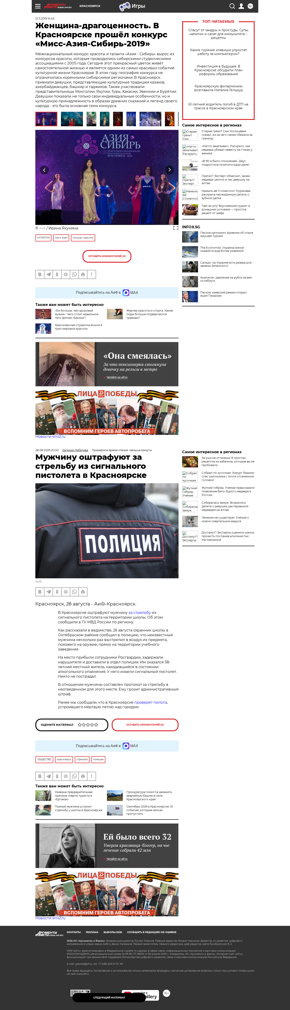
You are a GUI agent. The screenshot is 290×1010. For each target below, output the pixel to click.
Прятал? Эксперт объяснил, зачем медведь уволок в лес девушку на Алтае (226, 179)
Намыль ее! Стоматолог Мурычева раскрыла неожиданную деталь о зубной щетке (226, 194)
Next (170, 170)
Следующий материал (109, 997)
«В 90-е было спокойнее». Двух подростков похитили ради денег (225, 162)
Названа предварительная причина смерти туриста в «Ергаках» (73, 795)
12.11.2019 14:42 (44, 18)
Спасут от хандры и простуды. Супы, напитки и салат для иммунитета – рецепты (218, 34)
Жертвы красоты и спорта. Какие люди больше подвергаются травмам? (149, 314)
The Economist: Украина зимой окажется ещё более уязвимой (222, 249)
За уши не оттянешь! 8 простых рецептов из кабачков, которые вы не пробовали (228, 461)
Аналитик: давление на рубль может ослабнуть (226, 279)
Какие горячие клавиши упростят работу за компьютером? (218, 52)
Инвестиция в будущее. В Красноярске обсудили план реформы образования (218, 70)
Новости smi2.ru (50, 436)
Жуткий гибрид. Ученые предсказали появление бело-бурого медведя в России (228, 491)
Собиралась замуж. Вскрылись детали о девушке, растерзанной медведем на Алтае (225, 506)
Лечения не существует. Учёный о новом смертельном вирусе (225, 519)
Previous (44, 170)
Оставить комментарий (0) (107, 256)
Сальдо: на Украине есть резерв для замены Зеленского (225, 264)
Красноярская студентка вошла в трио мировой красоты (78, 326)
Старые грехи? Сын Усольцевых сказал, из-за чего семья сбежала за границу (227, 134)
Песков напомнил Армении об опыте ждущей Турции (226, 234)
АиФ (42, 228)
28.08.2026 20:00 (47, 450)
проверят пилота (150, 702)
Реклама (92, 932)
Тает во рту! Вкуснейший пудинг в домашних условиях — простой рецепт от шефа (226, 209)
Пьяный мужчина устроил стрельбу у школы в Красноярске (78, 808)
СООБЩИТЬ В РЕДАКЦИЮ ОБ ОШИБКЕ (151, 932)
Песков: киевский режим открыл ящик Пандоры (223, 294)
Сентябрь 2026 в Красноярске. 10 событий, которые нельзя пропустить (149, 810)
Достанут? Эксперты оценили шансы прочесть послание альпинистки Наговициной (228, 536)
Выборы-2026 (113, 932)
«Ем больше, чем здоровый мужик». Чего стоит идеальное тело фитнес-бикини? (76, 314)
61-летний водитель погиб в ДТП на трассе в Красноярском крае (218, 106)
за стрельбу (139, 612)
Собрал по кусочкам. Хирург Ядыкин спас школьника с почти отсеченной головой (228, 476)
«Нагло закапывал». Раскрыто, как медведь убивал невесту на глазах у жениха (227, 149)
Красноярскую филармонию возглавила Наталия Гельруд (218, 88)
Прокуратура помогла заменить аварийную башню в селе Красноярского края (149, 795)
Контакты (74, 932)
